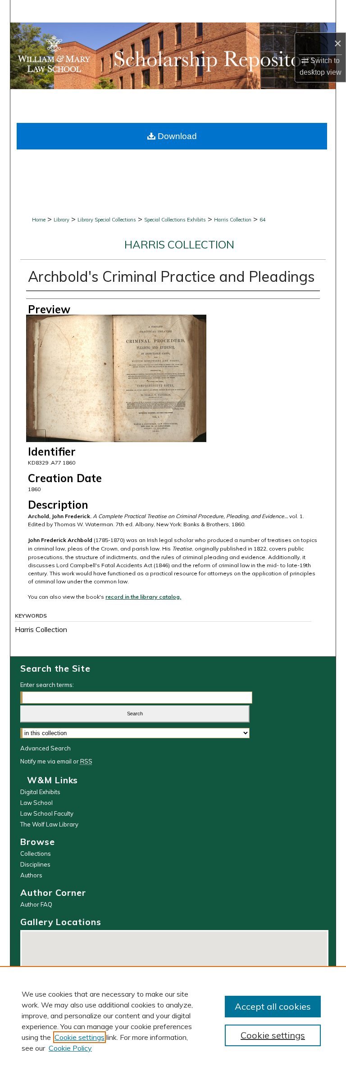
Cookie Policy (70, 1047)
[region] (173, 1020)
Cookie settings (80, 1037)
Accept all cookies (273, 1006)
